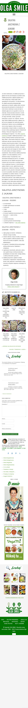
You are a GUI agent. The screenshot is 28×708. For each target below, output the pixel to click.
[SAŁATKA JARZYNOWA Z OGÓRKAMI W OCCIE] (6, 331)
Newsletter (24, 619)
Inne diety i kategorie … (9, 471)
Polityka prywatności (12, 619)
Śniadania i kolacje (8, 469)
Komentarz (5, 404)
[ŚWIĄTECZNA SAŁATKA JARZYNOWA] (22, 305)
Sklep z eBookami (19, 623)
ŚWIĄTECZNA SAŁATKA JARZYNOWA (22, 311)
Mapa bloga (6, 621)
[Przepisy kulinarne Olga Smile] (14, 8)
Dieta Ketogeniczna (8, 460)
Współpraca (15, 621)
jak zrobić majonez (20, 222)
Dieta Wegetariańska (8, 464)
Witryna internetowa (6, 428)
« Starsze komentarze (6, 393)
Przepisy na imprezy (8, 474)
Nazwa (3, 418)
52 (11, 32)
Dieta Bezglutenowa (8, 458)
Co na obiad (6, 467)
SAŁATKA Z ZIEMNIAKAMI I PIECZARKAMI (22, 337)
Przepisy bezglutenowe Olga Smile (15, 597)
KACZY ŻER (14, 309)
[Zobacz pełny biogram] (20, 287)
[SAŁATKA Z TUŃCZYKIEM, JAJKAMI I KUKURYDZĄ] (6, 305)
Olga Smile (6, 32)
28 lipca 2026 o (11, 370)
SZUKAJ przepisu (8, 623)
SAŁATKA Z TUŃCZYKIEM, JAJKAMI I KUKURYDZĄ (6, 312)
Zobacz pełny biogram (13, 286)
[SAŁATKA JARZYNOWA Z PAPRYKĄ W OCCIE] (14, 331)
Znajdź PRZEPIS (7, 476)
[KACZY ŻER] (14, 305)
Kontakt (23, 621)
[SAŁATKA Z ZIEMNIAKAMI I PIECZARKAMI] (22, 331)
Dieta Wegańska (7, 462)
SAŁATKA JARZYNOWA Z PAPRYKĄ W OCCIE (14, 337)
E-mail (3, 423)
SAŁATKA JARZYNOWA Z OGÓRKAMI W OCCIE (6, 337)
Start (2, 619)
